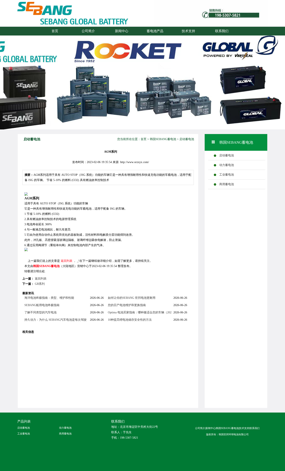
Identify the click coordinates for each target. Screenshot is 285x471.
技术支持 (188, 31)
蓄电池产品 (155, 31)
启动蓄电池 (186, 139)
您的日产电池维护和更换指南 (127, 305)
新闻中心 (121, 31)
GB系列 (40, 283)
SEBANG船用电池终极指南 (41, 305)
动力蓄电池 (226, 165)
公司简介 (88, 31)
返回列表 (66, 260)
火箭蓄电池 (62, 17)
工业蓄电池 (226, 174)
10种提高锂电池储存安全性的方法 (130, 319)
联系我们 (221, 31)
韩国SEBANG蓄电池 (163, 139)
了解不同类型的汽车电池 (40, 312)
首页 (55, 31)
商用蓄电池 (226, 184)
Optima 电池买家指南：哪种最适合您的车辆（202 (140, 312)
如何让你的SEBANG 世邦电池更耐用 (131, 297)
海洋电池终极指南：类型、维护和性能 (49, 297)
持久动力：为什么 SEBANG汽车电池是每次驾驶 (55, 319)
